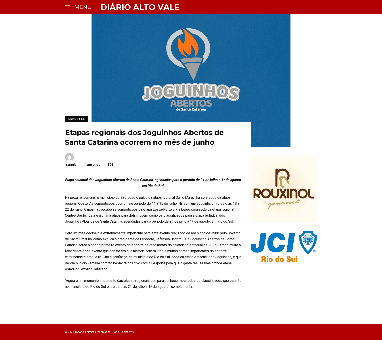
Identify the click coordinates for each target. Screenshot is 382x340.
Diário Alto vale (140, 7)
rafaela (71, 164)
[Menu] (67, 7)
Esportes (76, 118)
